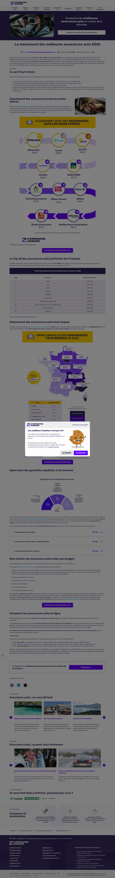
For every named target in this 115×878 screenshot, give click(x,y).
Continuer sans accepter (79, 425)
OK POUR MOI (81, 453)
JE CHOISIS (66, 453)
